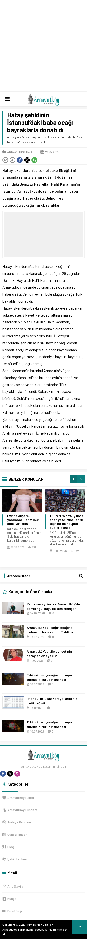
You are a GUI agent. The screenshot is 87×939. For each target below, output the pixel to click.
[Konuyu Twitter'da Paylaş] (27, 160)
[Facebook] (3, 774)
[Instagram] (17, 774)
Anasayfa (13, 137)
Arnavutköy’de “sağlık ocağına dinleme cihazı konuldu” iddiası (50, 630)
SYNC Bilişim (53, 929)
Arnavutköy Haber (33, 137)
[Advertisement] (43, 45)
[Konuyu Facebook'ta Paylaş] (20, 160)
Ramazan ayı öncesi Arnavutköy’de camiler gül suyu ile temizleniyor (53, 606)
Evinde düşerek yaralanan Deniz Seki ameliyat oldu (23, 520)
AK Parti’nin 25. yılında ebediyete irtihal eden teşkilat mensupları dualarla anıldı (67, 521)
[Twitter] (10, 774)
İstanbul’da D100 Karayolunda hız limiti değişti (52, 700)
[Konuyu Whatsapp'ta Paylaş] (34, 160)
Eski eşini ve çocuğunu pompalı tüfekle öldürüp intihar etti (50, 677)
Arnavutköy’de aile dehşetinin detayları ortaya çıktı (49, 653)
